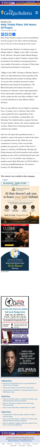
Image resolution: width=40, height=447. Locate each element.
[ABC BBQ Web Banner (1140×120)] (20, 4)
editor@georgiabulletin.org (14, 440)
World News (5, 396)
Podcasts (35, 444)
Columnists (26, 444)
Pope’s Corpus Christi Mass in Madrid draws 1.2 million (19, 407)
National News (6, 380)
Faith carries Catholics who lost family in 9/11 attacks (18, 387)
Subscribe (13, 445)
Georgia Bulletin (16, 12)
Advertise (22, 445)
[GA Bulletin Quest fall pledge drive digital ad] (15, 328)
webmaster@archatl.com (26, 440)
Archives (18, 444)
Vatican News (6, 412)
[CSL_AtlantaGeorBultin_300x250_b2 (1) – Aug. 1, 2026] (15, 247)
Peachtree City (6, 22)
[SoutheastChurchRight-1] (14, 343)
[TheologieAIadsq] (20, 223)
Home (3, 444)
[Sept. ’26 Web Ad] (15, 270)
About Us (10, 444)
